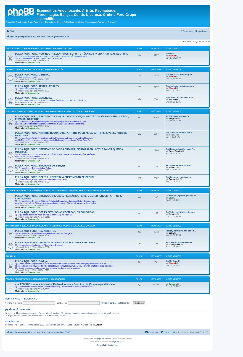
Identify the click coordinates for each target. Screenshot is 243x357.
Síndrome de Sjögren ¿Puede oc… (182, 196)
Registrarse (30, 299)
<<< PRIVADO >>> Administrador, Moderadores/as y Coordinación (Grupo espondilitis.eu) (65, 284)
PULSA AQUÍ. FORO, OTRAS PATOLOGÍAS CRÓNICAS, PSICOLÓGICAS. (55, 212)
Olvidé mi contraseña (110, 303)
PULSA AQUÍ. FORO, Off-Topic (32, 261)
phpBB (100, 339)
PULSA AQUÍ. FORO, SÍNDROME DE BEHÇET (40, 165)
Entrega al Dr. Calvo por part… (180, 74)
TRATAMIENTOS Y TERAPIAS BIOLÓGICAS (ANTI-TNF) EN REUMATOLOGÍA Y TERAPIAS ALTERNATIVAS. (51, 226)
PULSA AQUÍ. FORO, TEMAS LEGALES (37, 86)
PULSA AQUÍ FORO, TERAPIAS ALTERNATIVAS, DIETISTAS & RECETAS (55, 242)
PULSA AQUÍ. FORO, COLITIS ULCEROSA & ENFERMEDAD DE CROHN (54, 177)
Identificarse (12, 299)
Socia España (175, 151)
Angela (98, 325)
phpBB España (118, 342)
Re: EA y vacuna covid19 (177, 116)
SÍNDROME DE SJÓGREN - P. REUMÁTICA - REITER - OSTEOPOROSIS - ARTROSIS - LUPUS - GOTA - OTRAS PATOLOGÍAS (59, 191)
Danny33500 (174, 244)
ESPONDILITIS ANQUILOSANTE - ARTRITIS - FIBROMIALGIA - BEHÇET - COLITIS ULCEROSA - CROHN (50, 111)
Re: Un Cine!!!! (173, 261)
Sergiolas (173, 118)
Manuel (172, 56)
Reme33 (172, 135)
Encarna (31, 63)
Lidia (171, 233)
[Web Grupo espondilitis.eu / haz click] (21, 11)
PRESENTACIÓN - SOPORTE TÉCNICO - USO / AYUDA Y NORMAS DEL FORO (39, 49)
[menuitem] (10, 31)
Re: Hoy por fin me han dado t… (181, 231)
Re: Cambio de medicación (178, 177)
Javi (38, 63)
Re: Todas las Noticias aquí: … (180, 133)
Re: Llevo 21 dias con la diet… (180, 242)
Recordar (125, 303)
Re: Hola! (170, 54)
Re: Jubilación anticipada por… (180, 86)
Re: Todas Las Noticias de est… (180, 212)
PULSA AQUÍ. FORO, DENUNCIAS (33, 98)
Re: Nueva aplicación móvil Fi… (180, 149)
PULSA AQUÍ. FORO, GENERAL (32, 74)
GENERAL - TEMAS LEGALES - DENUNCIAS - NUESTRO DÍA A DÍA (34, 70)
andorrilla (173, 100)
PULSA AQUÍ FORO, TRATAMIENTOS (35, 231)
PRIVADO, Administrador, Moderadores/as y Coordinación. (35, 279)
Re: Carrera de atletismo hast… (180, 98)
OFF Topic (10, 256)
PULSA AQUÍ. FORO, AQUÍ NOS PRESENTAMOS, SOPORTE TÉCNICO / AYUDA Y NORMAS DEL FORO (71, 54)
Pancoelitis (174, 179)
